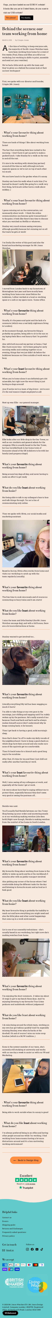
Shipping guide (8, 1225)
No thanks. (26, 18)
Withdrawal (10, 1313)
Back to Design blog (28, 1160)
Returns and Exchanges (12, 1228)
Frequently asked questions (14, 1232)
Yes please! (11, 18)
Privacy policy (8, 1236)
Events (5, 1221)
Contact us (6, 1217)
